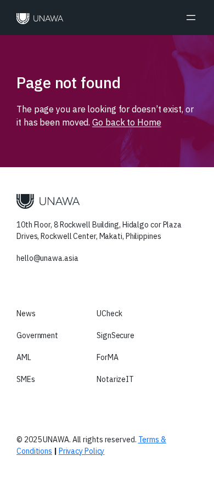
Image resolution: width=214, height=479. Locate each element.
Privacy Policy (82, 451)
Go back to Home (126, 122)
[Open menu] (191, 17)
